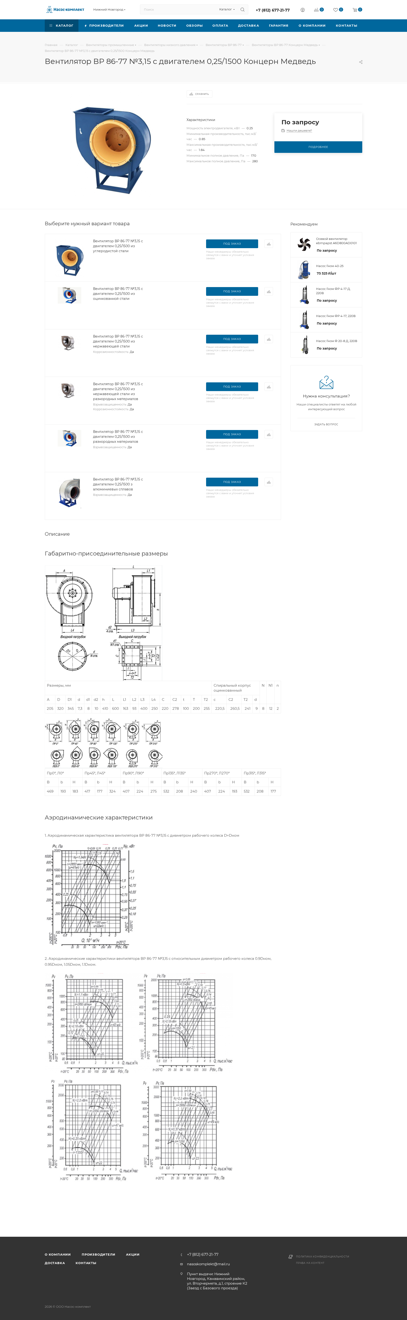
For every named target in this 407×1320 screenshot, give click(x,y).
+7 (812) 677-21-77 (273, 10)
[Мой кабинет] (303, 10)
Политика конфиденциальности (322, 1256)
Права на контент (310, 1263)
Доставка (55, 1263)
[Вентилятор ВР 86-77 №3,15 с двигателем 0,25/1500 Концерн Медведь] (111, 144)
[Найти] (242, 9)
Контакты (86, 1263)
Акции (132, 1254)
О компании (58, 1254)
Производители (98, 1254)
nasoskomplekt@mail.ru (208, 1264)
